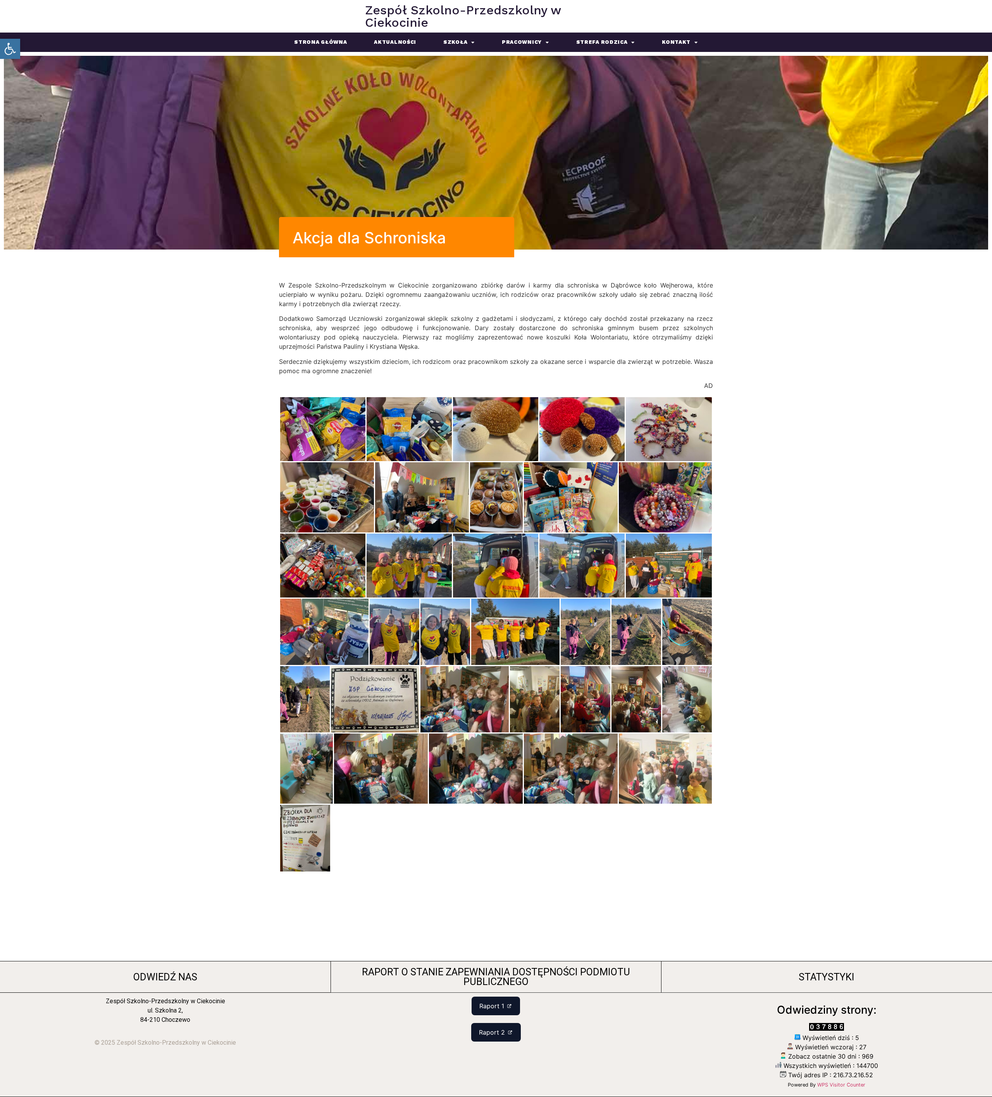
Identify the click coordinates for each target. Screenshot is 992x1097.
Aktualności (395, 42)
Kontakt (676, 42)
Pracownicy (522, 42)
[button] (10, 49)
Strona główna (320, 42)
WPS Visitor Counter (841, 1085)
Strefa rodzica (602, 42)
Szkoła (455, 42)
